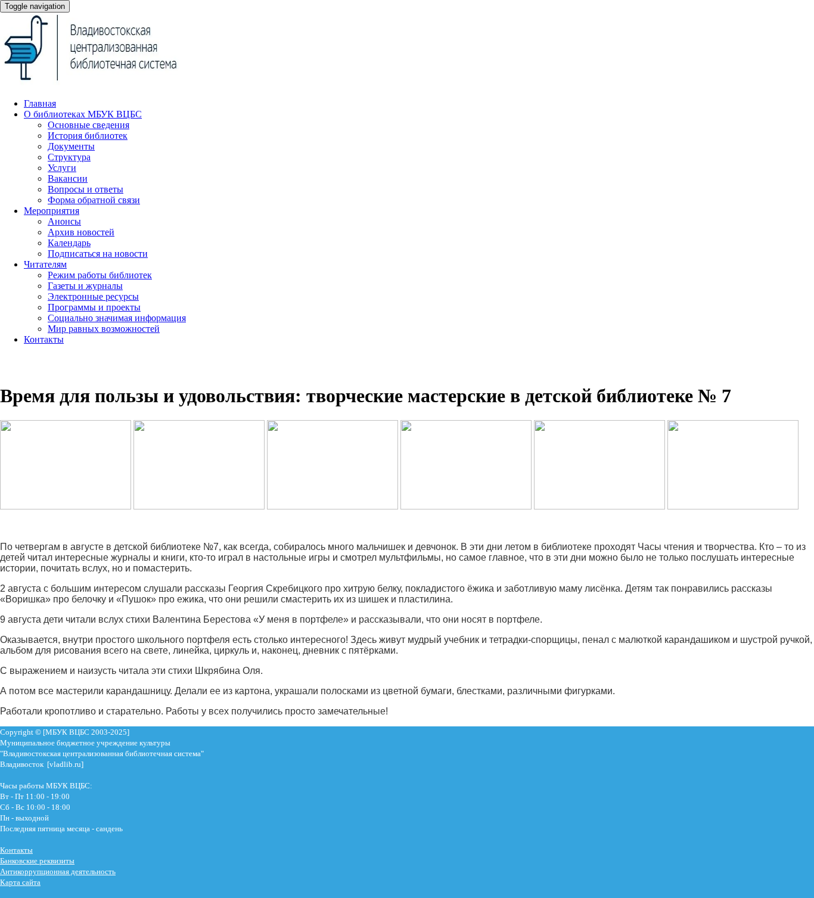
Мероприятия (51, 211)
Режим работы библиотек (100, 275)
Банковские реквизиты (37, 860)
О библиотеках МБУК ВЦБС (83, 114)
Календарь (69, 243)
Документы (71, 146)
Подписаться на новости (98, 253)
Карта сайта (20, 882)
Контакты (44, 339)
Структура (69, 157)
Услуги (62, 168)
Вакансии (68, 178)
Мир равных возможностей (104, 329)
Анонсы (64, 221)
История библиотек (88, 135)
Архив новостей (81, 232)
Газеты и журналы (85, 286)
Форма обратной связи (94, 200)
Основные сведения (88, 125)
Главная (40, 103)
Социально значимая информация (117, 318)
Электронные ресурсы (93, 296)
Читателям (45, 264)
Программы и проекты (94, 307)
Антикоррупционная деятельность (58, 871)
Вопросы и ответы (85, 189)
